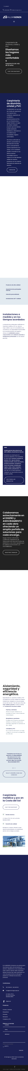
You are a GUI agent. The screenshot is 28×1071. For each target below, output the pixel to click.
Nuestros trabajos (11, 552)
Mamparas (5, 1016)
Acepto (6, 1046)
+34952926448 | (7, 10)
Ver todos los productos (10, 480)
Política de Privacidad (15, 1069)
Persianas (5, 1014)
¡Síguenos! (8, 1001)
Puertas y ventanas (7, 1009)
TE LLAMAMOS (6, 6)
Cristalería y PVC (7, 1019)
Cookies (23, 1069)
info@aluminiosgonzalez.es (16, 10)
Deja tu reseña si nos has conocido (14, 774)
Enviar (21, 1050)
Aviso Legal (6, 1069)
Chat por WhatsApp (14, 71)
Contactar (12, 169)
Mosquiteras (6, 1012)
